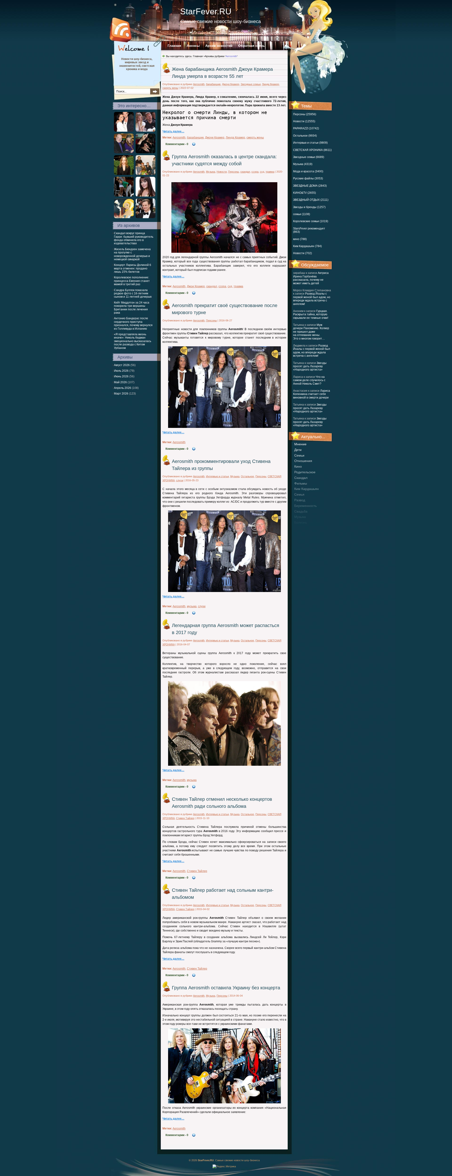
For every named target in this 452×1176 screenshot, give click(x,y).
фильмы (300, 483)
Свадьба (300, 511)
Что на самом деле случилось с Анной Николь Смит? (309, 380)
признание (302, 528)
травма (270, 171)
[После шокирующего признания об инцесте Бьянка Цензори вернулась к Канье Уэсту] (124, 217)
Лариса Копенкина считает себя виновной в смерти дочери (311, 394)
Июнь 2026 (121, 376)
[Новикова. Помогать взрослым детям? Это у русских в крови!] (145, 174)
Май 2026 (120, 382)
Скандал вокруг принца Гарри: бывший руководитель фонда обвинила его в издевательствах (133, 238)
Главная (174, 45)
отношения (303, 461)
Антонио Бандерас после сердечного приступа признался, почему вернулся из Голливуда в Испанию (133, 323)
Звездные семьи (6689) (308, 157)
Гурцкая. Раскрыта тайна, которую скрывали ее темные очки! (310, 314)
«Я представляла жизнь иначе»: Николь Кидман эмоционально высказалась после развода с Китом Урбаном (132, 341)
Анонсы (193, 45)
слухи (179, 480)
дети (298, 450)
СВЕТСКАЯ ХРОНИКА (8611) (312, 150)
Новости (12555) (304, 121)
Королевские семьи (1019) (310, 221)
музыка (300, 517)
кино (298, 466)
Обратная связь (251, 45)
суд (262, 171)
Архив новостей (219, 45)
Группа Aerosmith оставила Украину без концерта (226, 987)
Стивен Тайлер (185, 818)
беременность (305, 506)
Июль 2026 (121, 370)
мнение (300, 444)
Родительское (304, 472)
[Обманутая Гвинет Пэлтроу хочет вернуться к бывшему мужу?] (145, 130)
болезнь (300, 522)
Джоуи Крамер (230, 84)
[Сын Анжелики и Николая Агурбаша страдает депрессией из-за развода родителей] (124, 152)
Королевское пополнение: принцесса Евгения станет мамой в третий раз (132, 281)
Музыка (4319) (302, 164)
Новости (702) (302, 253)
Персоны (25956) (304, 114)
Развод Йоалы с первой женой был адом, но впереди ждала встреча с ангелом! (311, 298)
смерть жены (170, 88)
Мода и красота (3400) (308, 171)
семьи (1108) (301, 214)
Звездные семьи (251, 84)
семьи (299, 455)
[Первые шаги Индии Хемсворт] (124, 195)
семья (299, 494)
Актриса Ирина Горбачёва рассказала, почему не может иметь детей (311, 278)
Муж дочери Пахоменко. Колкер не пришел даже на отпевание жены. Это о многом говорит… (311, 331)
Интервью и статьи (217, 476)
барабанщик (213, 84)
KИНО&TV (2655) (304, 192)
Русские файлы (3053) (308, 178)
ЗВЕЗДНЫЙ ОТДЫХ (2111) (310, 199)
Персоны (233, 171)
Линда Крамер (270, 84)
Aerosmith (199, 84)
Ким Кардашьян (306, 489)
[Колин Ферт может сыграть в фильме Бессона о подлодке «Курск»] (145, 217)
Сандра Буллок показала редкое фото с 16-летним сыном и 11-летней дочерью (133, 293)
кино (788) (300, 239)
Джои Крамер (196, 286)
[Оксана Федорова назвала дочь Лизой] (145, 195)
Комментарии (176, 144)
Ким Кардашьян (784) (307, 246)
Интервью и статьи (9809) (310, 142)
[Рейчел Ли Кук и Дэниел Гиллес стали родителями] (124, 130)
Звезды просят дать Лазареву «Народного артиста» (310, 366)
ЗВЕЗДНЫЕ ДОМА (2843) (310, 185)
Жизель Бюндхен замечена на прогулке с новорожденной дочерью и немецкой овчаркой (132, 254)
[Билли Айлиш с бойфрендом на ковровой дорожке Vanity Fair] (145, 152)
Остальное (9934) (305, 135)
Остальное (247, 476)
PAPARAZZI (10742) (306, 128)
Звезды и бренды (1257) (309, 207)
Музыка (210, 171)
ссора (254, 171)
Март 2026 (121, 393)
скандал (300, 478)
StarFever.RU (205, 11)
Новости (222, 171)
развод (299, 500)
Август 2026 (122, 365)
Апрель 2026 (122, 388)
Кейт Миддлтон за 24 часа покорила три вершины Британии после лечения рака (131, 307)
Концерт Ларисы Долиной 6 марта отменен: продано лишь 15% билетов (132, 268)
